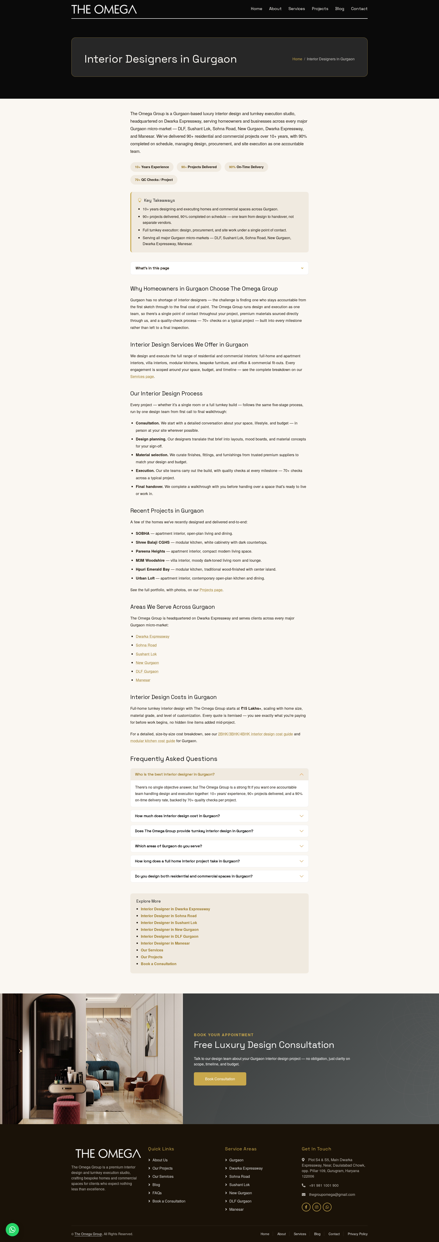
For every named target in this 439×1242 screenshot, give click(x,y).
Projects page (211, 589)
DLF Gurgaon (147, 671)
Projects (320, 8)
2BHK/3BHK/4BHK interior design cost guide (255, 733)
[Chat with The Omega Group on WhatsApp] (327, 1207)
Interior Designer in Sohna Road (169, 915)
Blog (339, 8)
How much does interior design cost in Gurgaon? (177, 815)
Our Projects (152, 956)
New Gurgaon (147, 662)
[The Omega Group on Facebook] (306, 1207)
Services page (142, 376)
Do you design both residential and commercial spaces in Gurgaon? (194, 876)
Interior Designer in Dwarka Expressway (175, 908)
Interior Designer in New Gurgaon (170, 929)
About (275, 8)
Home (256, 8)
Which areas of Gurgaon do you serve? (168, 846)
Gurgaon (236, 1160)
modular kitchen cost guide (152, 740)
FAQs (157, 1192)
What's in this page (152, 268)
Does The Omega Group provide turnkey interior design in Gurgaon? (194, 831)
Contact (359, 8)
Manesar (143, 680)
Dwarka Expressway (152, 636)
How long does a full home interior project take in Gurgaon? (187, 861)
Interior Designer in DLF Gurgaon (169, 936)
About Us (160, 1160)
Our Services (152, 950)
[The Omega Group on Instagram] (316, 1207)
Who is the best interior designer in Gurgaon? (175, 774)
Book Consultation (220, 1078)
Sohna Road (146, 645)
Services (297, 8)
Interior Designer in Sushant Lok (169, 922)
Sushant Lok (146, 654)
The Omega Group (88, 1233)
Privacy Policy (358, 1233)
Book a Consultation (159, 963)
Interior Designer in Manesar (165, 943)
